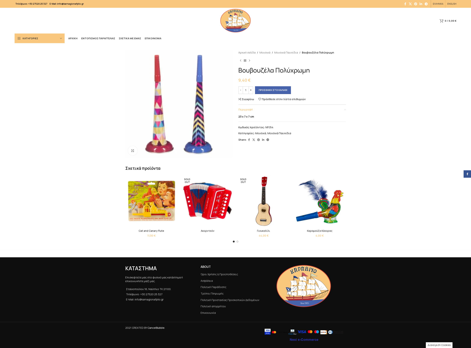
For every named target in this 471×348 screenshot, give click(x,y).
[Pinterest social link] (415, 4)
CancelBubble (156, 327)
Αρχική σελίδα (247, 52)
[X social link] (410, 4)
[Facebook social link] (405, 4)
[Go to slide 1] (234, 241)
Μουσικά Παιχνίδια (286, 52)
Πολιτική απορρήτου (213, 306)
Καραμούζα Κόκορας (319, 230)
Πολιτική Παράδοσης (213, 287)
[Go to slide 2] (237, 241)
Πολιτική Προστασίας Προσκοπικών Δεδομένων (230, 300)
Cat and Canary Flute (151, 230)
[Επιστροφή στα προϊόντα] (245, 60)
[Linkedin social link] (420, 4)
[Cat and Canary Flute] (151, 201)
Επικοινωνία (208, 312)
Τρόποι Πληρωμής (212, 293)
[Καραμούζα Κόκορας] (320, 201)
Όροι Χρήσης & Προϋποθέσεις (219, 274)
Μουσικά (264, 52)
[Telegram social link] (426, 4)
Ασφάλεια (207, 280)
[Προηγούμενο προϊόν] (240, 60)
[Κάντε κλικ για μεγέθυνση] (132, 150)
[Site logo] (235, 20)
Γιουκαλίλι (263, 230)
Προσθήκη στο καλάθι (273, 90)
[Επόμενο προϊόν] (249, 60)
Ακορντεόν (207, 230)
